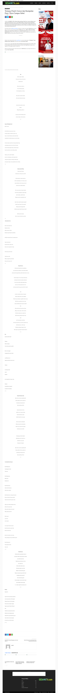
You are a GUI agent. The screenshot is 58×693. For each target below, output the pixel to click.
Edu (7, 7)
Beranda (6, 7)
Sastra (7, 8)
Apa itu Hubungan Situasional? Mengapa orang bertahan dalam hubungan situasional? (20, 662)
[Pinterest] (10, 17)
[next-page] (6, 665)
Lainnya (48, 3)
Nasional (31, 3)
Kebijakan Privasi (6, 0)
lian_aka (40, 66)
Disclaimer (10, 0)
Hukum (40, 3)
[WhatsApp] (12, 17)
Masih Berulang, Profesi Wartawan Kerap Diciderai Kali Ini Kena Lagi (30, 641)
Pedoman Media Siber (14, 0)
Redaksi (19, 0)
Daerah (36, 3)
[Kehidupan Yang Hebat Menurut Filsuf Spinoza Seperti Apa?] (31, 657)
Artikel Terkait (8, 652)
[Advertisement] (20, 37)
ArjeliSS (12, 645)
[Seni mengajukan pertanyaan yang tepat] (10, 657)
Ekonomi (43, 3)
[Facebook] (6, 17)
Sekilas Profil (21, 0)
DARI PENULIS (15, 652)
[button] (52, 3)
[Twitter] (8, 17)
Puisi (8, 8)
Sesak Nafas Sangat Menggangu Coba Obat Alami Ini (11, 641)
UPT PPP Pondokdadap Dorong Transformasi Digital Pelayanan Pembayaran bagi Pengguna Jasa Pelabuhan (44, 64)
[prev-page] (5, 665)
